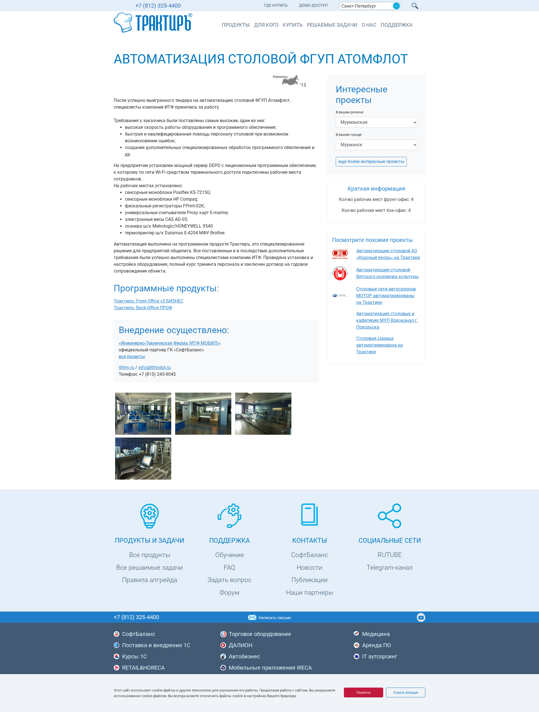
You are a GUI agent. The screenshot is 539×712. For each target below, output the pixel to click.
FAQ (229, 567)
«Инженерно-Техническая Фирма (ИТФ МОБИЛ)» (170, 343)
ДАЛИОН (240, 645)
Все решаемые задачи (149, 567)
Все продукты (149, 555)
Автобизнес (244, 656)
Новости (309, 567)
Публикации (309, 580)
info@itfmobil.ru (154, 367)
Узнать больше (405, 693)
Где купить (276, 5)
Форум (229, 592)
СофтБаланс (309, 555)
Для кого (266, 25)
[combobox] (370, 6)
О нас (369, 25)
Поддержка (397, 25)
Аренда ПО (376, 645)
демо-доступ (313, 5)
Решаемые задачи (332, 25)
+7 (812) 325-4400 (158, 5)
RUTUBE (390, 555)
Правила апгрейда (149, 580)
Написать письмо (275, 617)
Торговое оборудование (260, 634)
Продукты (236, 25)
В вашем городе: (349, 135)
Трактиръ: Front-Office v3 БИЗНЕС (148, 301)
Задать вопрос (229, 580)
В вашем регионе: (350, 112)
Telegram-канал (390, 567)
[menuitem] (276, 6)
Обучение (229, 555)
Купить (293, 25)
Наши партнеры (309, 592)
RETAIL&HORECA (143, 667)
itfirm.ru (126, 367)
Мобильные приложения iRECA (270, 667)
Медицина (376, 634)
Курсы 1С (134, 656)
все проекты (132, 356)
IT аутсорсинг (379, 656)
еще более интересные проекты (371, 161)
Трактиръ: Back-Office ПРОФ (143, 307)
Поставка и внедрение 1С (156, 645)
